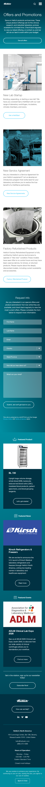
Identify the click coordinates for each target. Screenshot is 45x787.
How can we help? (22, 709)
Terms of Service (21, 419)
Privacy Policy (7, 419)
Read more (22, 583)
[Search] (34, 4)
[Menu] (40, 4)
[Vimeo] (22, 717)
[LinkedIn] (18, 717)
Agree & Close (22, 781)
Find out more (22, 659)
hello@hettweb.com (22, 741)
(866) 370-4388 (22, 744)
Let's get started (22, 501)
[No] (42, 777)
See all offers (22, 40)
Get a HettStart (14, 115)
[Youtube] (26, 717)
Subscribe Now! (22, 685)
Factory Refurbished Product (17, 279)
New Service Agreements (16, 193)
